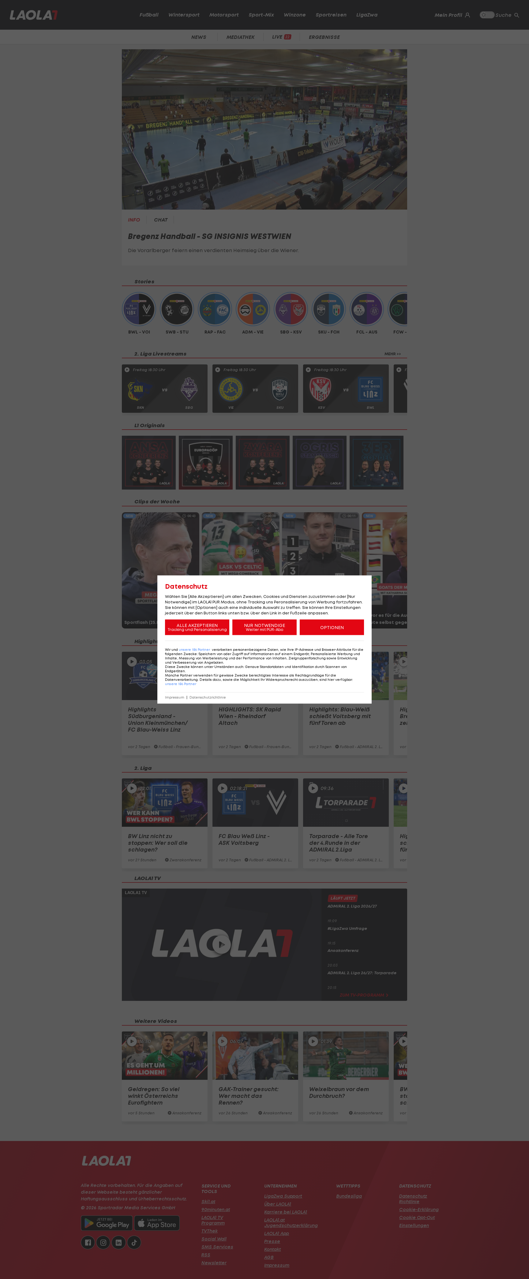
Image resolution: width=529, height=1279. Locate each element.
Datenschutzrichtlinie (207, 697)
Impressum (174, 697)
